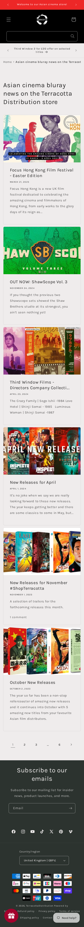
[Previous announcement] (8, 4)
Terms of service (69, 911)
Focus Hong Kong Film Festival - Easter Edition (41, 173)
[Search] (72, 36)
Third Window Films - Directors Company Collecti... (40, 385)
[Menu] (8, 19)
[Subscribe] (70, 808)
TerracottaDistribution (39, 905)
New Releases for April (33, 482)
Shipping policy (29, 917)
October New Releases (33, 682)
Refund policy (25, 911)
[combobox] (42, 36)
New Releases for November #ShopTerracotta (38, 585)
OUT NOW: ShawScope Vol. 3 (39, 281)
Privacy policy (47, 911)
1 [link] (13, 745)
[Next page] (71, 744)
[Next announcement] (76, 4)
